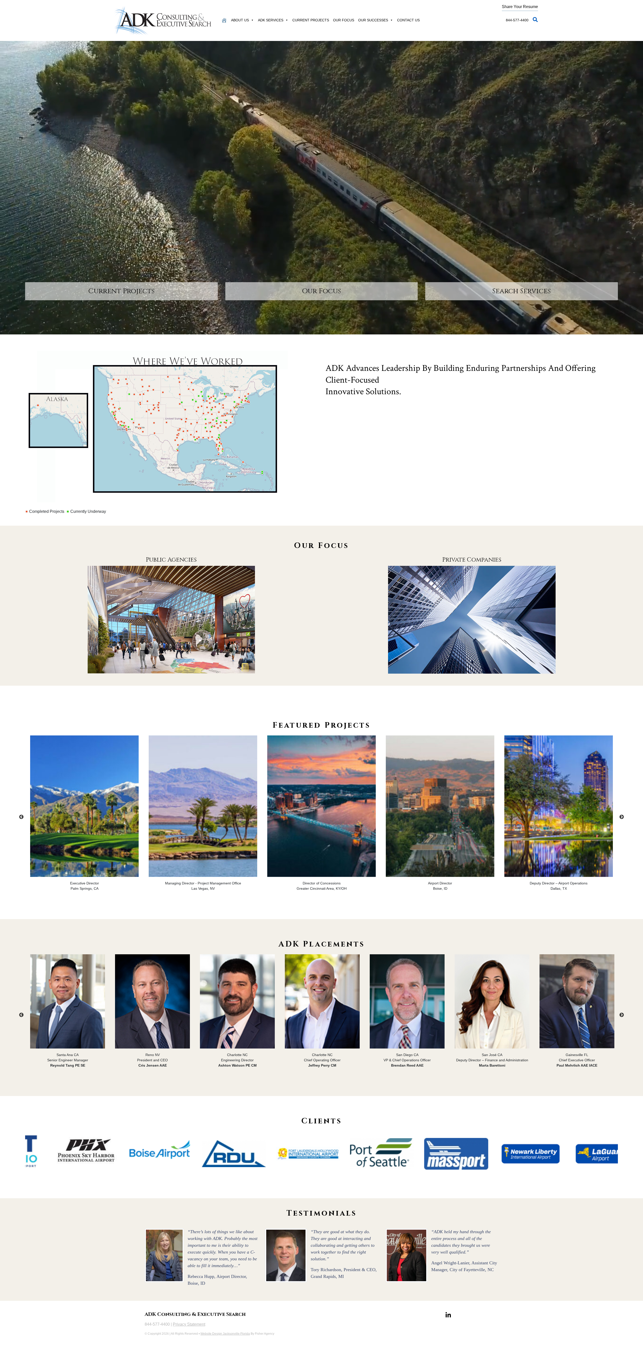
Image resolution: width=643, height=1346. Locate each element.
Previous (21, 817)
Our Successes (373, 20)
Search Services (521, 291)
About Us (240, 20)
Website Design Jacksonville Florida (225, 1333)
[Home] (224, 20)
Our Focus (343, 20)
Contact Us (408, 20)
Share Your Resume (520, 7)
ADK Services (270, 20)
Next (621, 817)
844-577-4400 (517, 20)
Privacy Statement (189, 1324)
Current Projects (310, 20)
